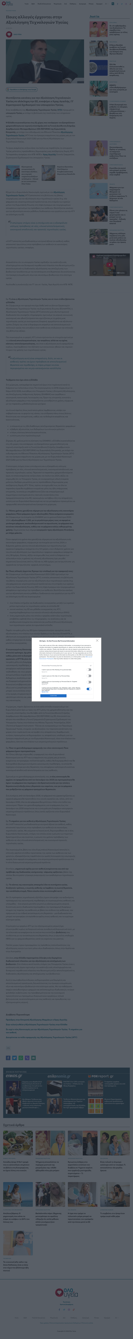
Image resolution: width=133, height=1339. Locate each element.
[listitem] (66, 666)
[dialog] (66, 669)
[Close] (98, 641)
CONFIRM (53, 695)
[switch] (89, 669)
